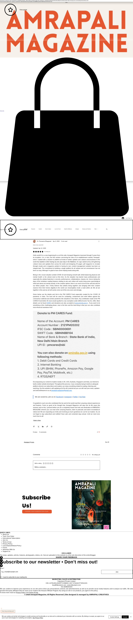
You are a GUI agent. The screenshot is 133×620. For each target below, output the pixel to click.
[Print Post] (51, 426)
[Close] (131, 617)
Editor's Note (37, 420)
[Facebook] (66, 557)
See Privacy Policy (38, 618)
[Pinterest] (66, 565)
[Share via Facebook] (34, 426)
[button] (91, 504)
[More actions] (99, 241)
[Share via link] (47, 426)
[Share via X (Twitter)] (38, 426)
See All (107, 442)
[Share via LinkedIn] (43, 426)
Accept (125, 617)
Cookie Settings (114, 617)
